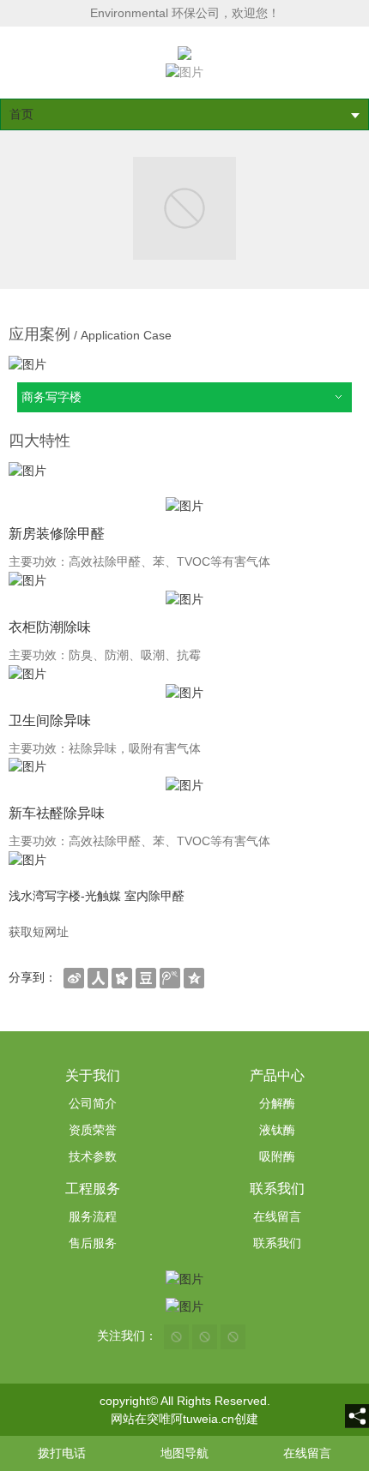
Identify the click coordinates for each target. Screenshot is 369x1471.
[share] (357, 1416)
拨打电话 (62, 1453)
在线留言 (307, 1453)
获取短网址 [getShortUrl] (39, 932)
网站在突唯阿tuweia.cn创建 (184, 1419)
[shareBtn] (74, 977)
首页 (21, 114)
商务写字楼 (51, 397)
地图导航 (184, 1453)
